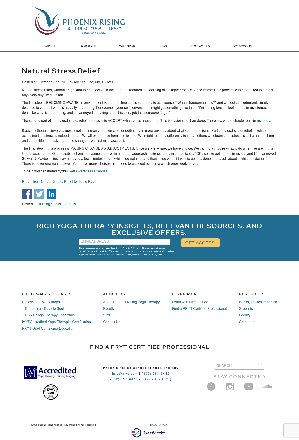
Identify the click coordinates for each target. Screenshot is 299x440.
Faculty (108, 308)
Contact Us (200, 46)
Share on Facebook (27, 194)
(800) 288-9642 (156, 373)
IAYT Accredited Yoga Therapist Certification (56, 322)
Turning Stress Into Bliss (57, 204)
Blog (163, 46)
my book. (264, 120)
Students (246, 308)
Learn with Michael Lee (190, 302)
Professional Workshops (41, 302)
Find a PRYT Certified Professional (199, 308)
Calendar (127, 46)
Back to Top (158, 424)
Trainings (87, 46)
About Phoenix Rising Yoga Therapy (131, 302)
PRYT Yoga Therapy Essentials (50, 315)
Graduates (247, 322)
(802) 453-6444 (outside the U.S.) (140, 379)
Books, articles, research (258, 302)
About (50, 46)
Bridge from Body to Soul (44, 308)
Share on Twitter (39, 194)
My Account (244, 46)
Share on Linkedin (51, 194)
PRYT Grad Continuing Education (48, 328)
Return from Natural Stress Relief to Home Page (59, 181)
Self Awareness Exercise (88, 171)
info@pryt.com (125, 373)
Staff (106, 315)
